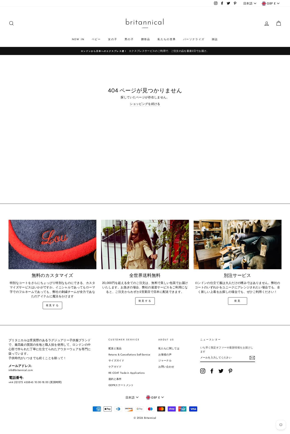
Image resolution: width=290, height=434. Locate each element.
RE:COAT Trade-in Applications (126, 373)
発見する (52, 305)
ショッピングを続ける (145, 104)
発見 (237, 301)
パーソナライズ (194, 39)
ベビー (96, 39)
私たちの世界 (167, 39)
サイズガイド (116, 360)
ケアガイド (115, 366)
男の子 (129, 39)
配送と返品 (115, 348)
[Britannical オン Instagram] (202, 370)
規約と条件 (115, 379)
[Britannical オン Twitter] (221, 370)
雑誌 (215, 39)
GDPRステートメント (121, 385)
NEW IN (78, 39)
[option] (145, 51)
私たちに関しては (168, 348)
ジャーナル (165, 360)
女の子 (112, 39)
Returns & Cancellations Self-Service (129, 354)
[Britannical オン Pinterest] (230, 370)
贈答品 (145, 39)
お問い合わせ (166, 366)
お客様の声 (165, 354)
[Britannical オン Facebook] (211, 370)
